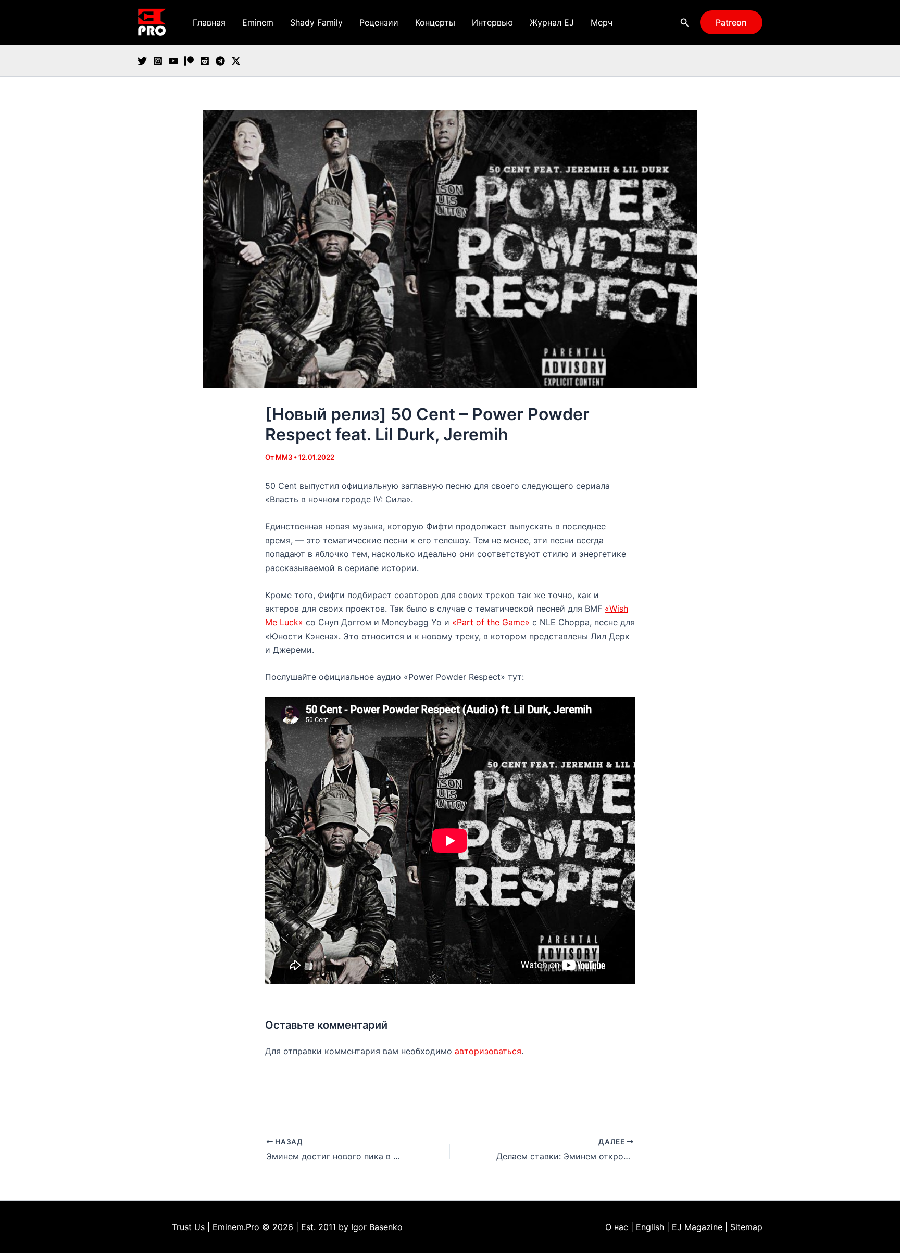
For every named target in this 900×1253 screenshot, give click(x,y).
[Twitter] (142, 61)
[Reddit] (204, 61)
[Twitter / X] (236, 61)
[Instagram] (157, 61)
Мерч (601, 22)
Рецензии (378, 22)
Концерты (435, 22)
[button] (685, 22)
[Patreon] (189, 61)
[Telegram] (220, 61)
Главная (209, 22)
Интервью (492, 22)
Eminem (257, 22)
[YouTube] (173, 61)
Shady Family (316, 22)
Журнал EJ (552, 22)
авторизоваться (488, 1051)
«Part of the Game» (491, 622)
